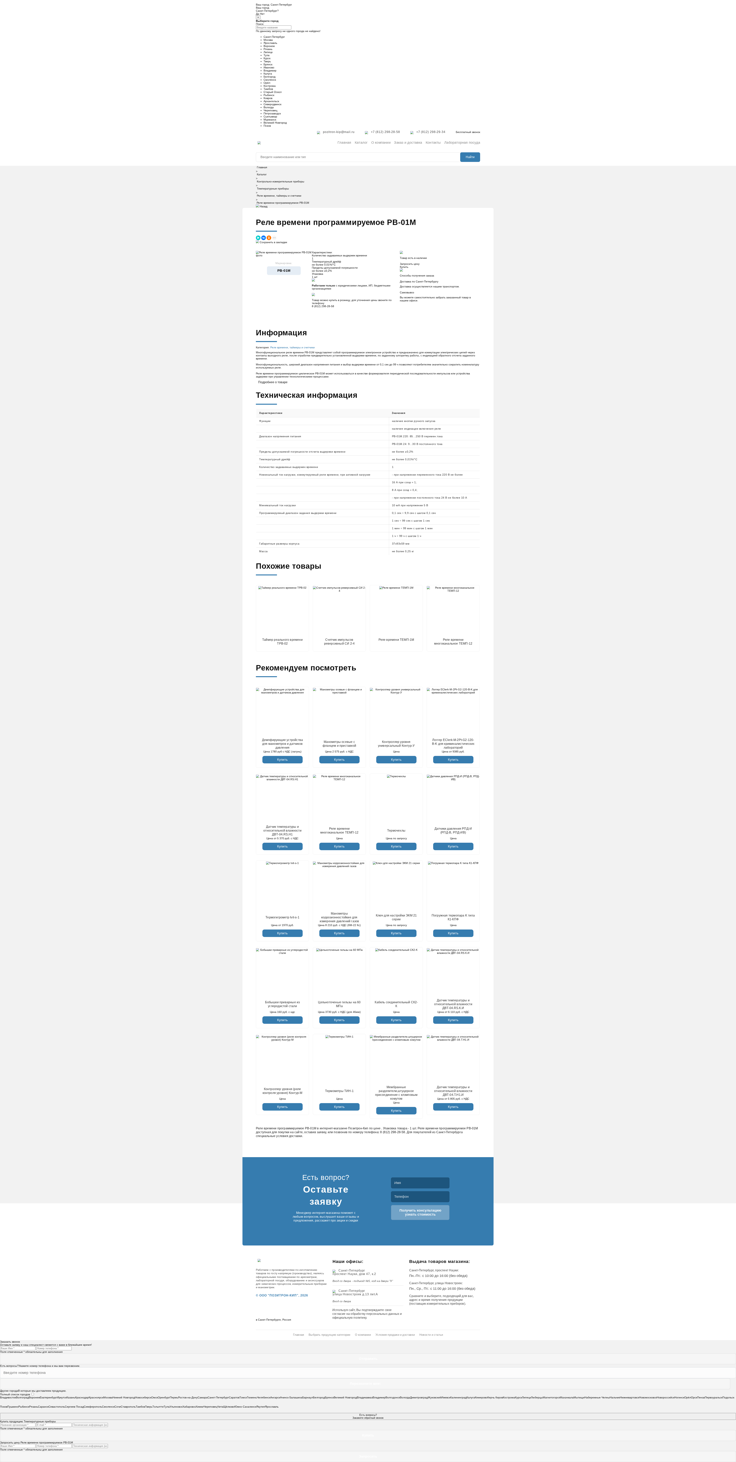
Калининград (458, 1397)
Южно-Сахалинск (245, 1406)
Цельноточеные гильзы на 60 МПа (339, 1004)
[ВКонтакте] (263, 237)
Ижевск (445, 1397)
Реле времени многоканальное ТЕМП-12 (339, 830)
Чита (220, 1406)
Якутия (260, 1406)
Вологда (269, 107)
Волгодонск (392, 1397)
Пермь (174, 1397)
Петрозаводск (272, 113)
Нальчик (615, 1397)
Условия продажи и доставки (395, 1334)
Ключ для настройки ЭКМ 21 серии (396, 917)
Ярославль (270, 42)
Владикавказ (365, 1397)
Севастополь (56, 1406)
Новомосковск (648, 1397)
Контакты (433, 142)
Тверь (267, 61)
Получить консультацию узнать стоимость (420, 1212)
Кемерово (481, 1397)
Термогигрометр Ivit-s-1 (282, 917)
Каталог (361, 142)
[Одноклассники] (269, 237)
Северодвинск (272, 104)
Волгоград (22, 1397)
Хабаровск (189, 1406)
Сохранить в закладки (273, 242)
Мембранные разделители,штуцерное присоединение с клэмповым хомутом (396, 1092)
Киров (499, 1397)
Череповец (270, 110)
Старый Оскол (273, 92)
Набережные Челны (597, 1397)
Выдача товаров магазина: (439, 1261)
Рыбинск (269, 95)
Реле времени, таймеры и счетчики (279, 195)
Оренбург (164, 1397)
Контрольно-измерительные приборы (280, 181)
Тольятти (158, 1406)
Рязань (268, 49)
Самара (203, 1397)
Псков (267, 125)
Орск (694, 1397)
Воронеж (269, 46)
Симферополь (93, 1406)
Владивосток (8, 1397)
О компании (381, 142)
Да (257, 13)
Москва (268, 39)
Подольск (728, 1397)
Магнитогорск (551, 1397)
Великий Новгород (275, 122)
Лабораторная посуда (462, 142)
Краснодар (82, 1397)
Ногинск (679, 1397)
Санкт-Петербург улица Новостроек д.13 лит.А (355, 1292)
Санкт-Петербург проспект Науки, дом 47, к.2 (354, 1272)
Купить (282, 759)
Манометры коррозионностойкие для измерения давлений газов (339, 917)
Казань (71, 1397)
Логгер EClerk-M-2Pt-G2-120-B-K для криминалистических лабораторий (453, 743)
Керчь (491, 1397)
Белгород (269, 76)
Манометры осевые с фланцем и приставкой (339, 743)
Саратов (234, 1397)
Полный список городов (15, 1394)
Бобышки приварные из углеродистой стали (282, 1004)
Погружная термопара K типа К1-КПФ (453, 917)
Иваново (269, 67)
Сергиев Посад (74, 1406)
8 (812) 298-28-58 (323, 306)
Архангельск (271, 101)
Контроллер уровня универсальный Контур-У (396, 743)
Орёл (267, 82)
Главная (344, 142)
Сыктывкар (270, 116)
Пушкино (12, 1406)
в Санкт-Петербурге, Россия (273, 1319)
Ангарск (275, 1397)
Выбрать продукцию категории (329, 1334)
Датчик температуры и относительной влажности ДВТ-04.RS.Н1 (282, 830)
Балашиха (295, 1397)
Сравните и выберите (425, 1296)
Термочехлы (396, 830)
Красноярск (96, 1397)
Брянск (268, 64)
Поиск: (260, 23)
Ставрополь (128, 1406)
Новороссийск (665, 1397)
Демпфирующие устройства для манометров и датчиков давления (282, 743)
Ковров (268, 98)
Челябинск (263, 1397)
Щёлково (228, 1406)
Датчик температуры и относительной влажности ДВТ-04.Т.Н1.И (453, 1090)
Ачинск (284, 1397)
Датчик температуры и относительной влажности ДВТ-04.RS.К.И (453, 1004)
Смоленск (270, 79)
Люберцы (537, 1397)
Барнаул (307, 1397)
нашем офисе (408, 300)
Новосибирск (143, 1397)
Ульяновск (176, 1406)
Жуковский (434, 1397)
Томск (243, 1397)
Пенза (701, 1397)
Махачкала (567, 1397)
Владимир (270, 70)
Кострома (270, 85)
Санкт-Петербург (281, 4)
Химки (200, 1406)
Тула (266, 55)
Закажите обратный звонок (368, 1416)
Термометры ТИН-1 (339, 1091)
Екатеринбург (48, 1397)
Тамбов (268, 88)
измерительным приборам (309, 1283)
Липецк (268, 52)
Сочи (117, 1406)
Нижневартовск (629, 1397)
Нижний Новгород (124, 1397)
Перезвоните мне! (365, 1384)
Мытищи (579, 1397)
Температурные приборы (273, 188)
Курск (267, 58)
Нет (262, 13)
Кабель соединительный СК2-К (396, 1004)
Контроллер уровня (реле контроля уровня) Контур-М (282, 1090)
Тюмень (252, 1397)
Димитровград (419, 1397)
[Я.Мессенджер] (258, 237)
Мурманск (270, 119)
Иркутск (62, 1397)
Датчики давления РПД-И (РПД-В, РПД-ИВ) (453, 830)
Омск (154, 1397)
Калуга (268, 73)
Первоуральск (713, 1397)
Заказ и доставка (408, 142)
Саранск (43, 1406)
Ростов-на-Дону (188, 1397)
